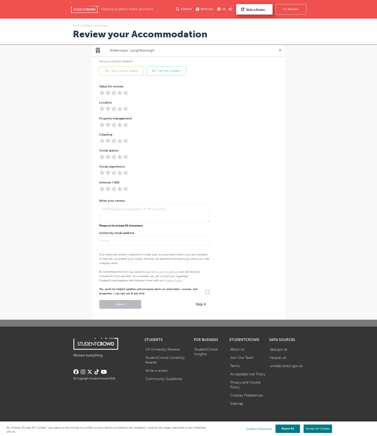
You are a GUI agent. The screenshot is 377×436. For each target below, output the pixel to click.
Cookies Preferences (246, 395)
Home (77, 25)
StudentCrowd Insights (205, 351)
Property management (115, 118)
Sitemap (236, 404)
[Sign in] (230, 9)
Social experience (112, 166)
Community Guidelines (163, 379)
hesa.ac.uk (278, 358)
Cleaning (105, 134)
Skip (200, 304)
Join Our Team (242, 358)
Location (105, 102)
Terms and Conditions (164, 272)
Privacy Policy (173, 280)
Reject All (288, 428)
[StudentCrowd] (84, 9)
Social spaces (108, 150)
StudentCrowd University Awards (165, 360)
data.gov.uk (278, 349)
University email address (116, 233)
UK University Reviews (162, 349)
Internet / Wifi (109, 182)
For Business (290, 9)
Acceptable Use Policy (247, 374)
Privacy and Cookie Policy (245, 384)
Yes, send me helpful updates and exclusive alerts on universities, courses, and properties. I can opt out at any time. (148, 291)
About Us (237, 349)
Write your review (112, 201)
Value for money (111, 86)
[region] (188, 428)
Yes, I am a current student (121, 71)
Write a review (156, 371)
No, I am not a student (166, 71)
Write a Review (255, 9)
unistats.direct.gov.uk (286, 366)
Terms (235, 366)
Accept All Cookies (318, 428)
